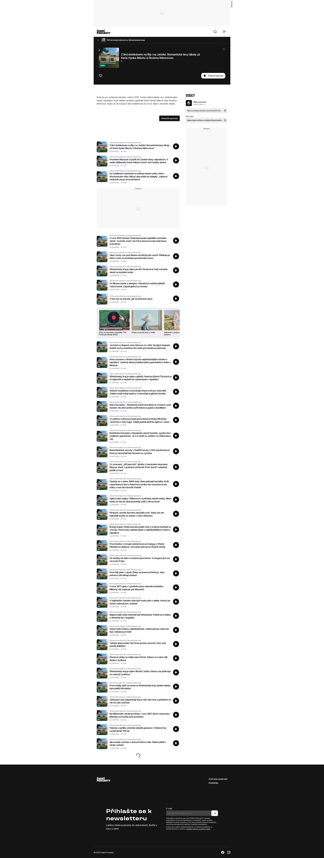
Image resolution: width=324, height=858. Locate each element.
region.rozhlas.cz (199, 104)
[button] (215, 32)
